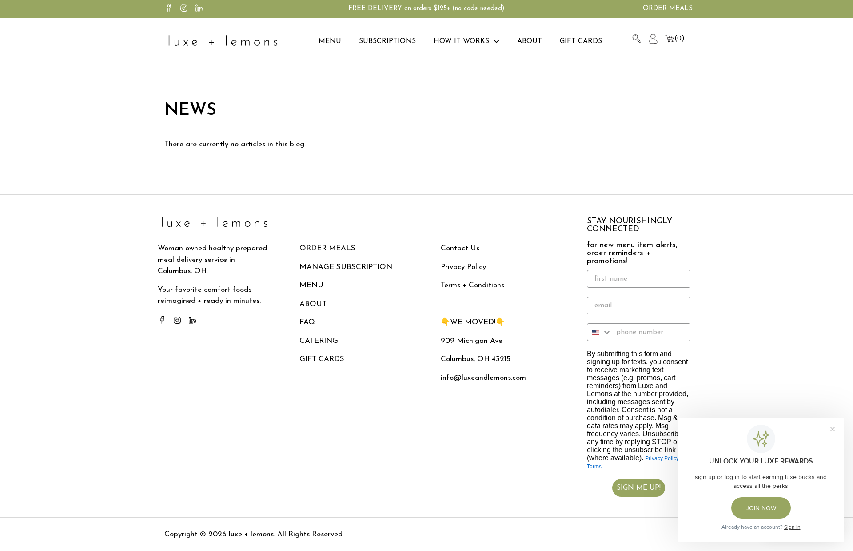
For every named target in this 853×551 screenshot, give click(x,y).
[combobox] (599, 332)
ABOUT (313, 304)
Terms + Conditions (472, 285)
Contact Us (460, 248)
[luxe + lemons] (222, 41)
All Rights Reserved (309, 534)
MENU (311, 285)
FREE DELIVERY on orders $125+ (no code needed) (426, 8)
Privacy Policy (463, 267)
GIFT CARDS (321, 359)
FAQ (307, 322)
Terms (594, 466)
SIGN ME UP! (639, 487)
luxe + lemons (251, 534)
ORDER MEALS (327, 248)
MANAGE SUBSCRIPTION (345, 267)
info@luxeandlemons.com (483, 378)
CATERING (318, 341)
